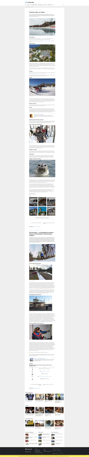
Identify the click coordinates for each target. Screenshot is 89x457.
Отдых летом (40, 432)
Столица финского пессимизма (30, 427)
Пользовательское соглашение (38, 452)
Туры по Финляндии (37, 451)
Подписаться (59, 450)
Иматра (41, 38)
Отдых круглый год (54, 432)
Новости (26, 405)
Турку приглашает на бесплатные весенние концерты (48, 415)
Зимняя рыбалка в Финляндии (38, 114)
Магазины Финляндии (29, 432)
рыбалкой (31, 73)
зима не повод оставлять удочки (39, 73)
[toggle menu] (25, 4)
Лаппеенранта (44, 38)
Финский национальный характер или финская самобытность (58, 428)
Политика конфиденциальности (48, 451)
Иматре (30, 69)
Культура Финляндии (29, 418)
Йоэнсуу (43, 319)
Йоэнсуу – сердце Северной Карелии (39, 358)
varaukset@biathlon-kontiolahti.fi (46, 371)
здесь (47, 352)
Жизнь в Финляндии (29, 392)
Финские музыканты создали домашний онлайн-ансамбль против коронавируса (39, 415)
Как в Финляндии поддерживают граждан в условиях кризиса (58, 402)
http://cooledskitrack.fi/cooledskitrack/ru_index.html (45, 376)
